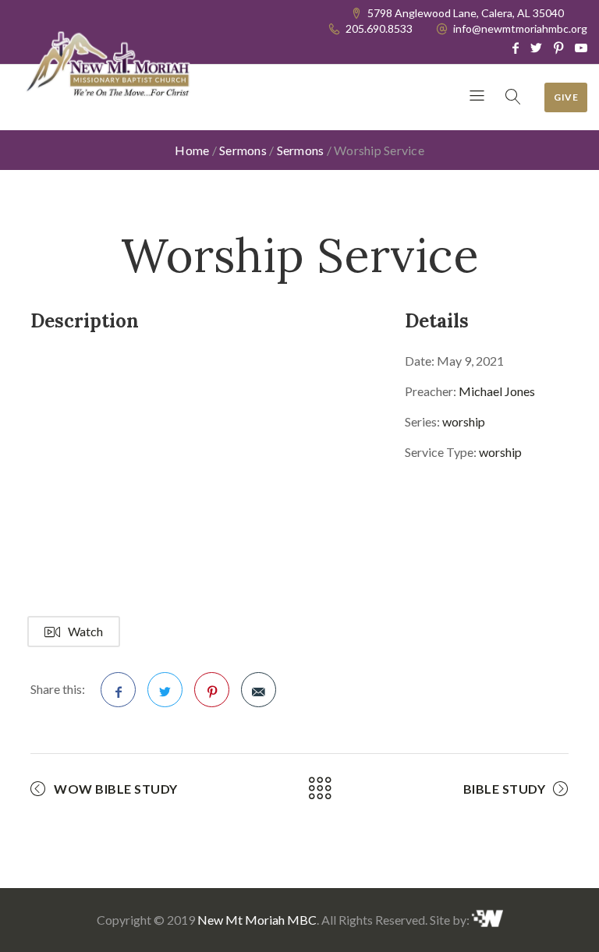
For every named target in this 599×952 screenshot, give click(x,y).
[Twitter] (536, 47)
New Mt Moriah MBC (257, 919)
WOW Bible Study (116, 788)
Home (192, 150)
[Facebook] (515, 47)
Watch (85, 631)
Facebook (118, 689)
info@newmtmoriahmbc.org (520, 28)
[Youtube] (581, 47)
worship (463, 421)
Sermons (243, 150)
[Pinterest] (558, 47)
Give (566, 97)
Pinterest (211, 689)
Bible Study (504, 788)
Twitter (165, 689)
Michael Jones (497, 391)
